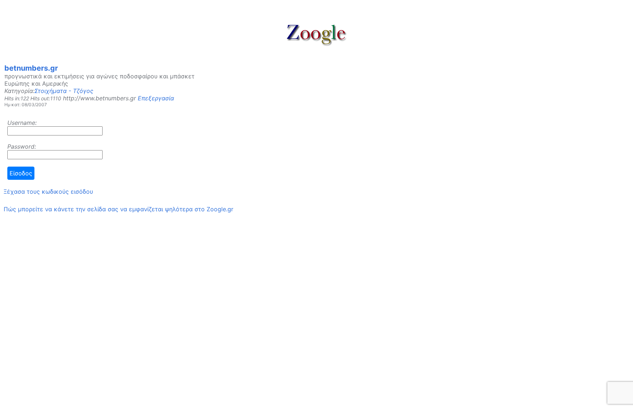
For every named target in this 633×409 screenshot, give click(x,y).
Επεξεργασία (156, 98)
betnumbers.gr (31, 68)
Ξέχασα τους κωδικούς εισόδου (48, 191)
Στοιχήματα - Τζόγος (63, 90)
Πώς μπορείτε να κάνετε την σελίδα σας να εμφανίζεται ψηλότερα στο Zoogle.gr (118, 209)
